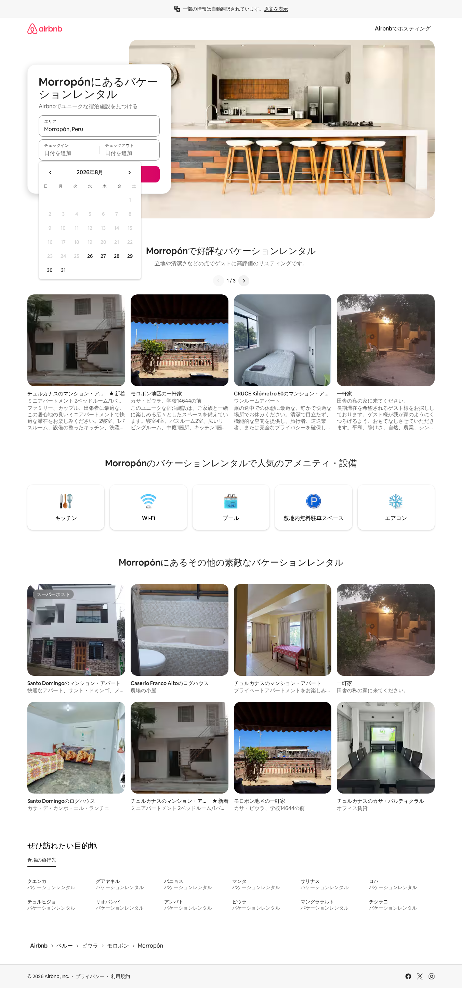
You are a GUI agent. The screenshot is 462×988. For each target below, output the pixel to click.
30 (50, 270)
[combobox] (99, 129)
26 (90, 256)
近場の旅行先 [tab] (41, 860)
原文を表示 (276, 9)
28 (116, 256)
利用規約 (120, 976)
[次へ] (243, 280)
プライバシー (90, 976)
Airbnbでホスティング (403, 28)
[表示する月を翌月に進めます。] (129, 172)
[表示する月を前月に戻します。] (51, 172)
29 (130, 256)
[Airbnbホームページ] (44, 28)
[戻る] (218, 280)
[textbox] (69, 153)
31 (63, 270)
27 (103, 256)
